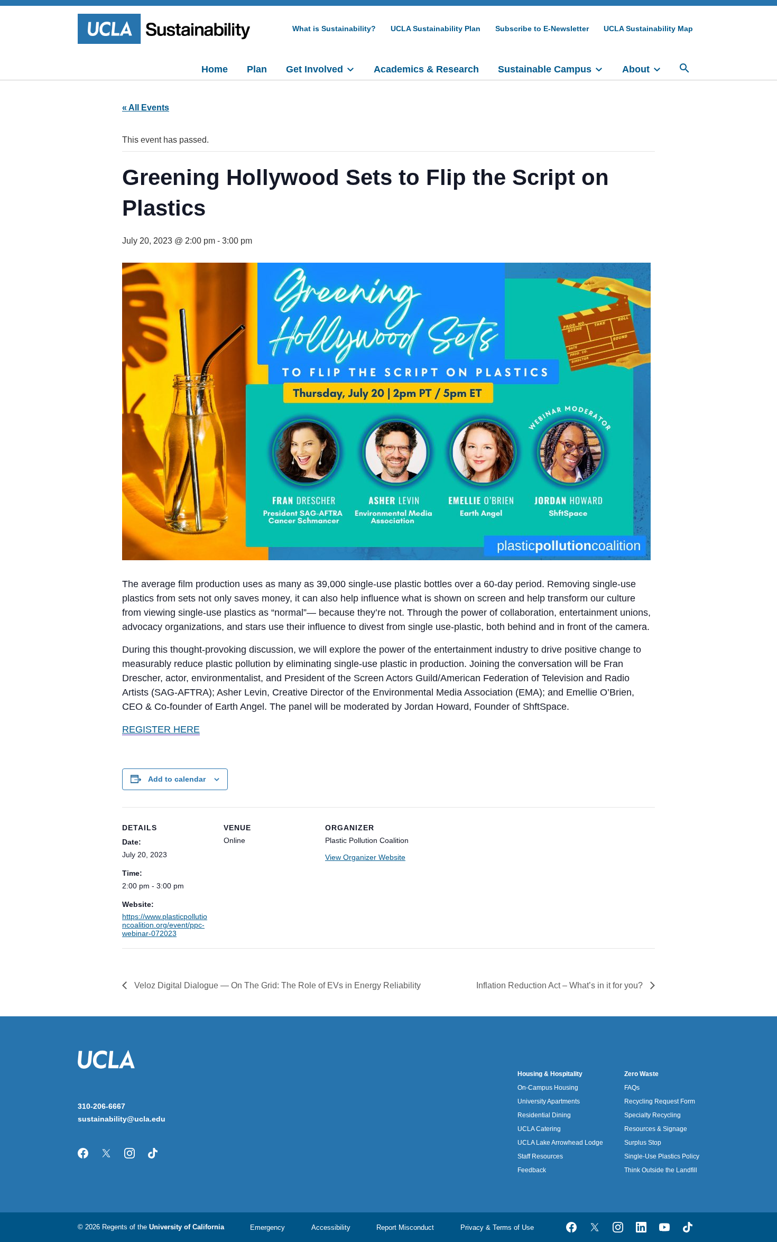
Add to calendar (177, 779)
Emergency (267, 1227)
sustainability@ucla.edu (121, 1119)
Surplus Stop (642, 1142)
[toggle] (355, 68)
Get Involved (314, 69)
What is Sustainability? (334, 28)
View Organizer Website (365, 857)
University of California (186, 1227)
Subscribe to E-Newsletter (542, 28)
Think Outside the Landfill (660, 1170)
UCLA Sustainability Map (648, 28)
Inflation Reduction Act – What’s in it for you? (560, 985)
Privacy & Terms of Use (497, 1227)
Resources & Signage (655, 1129)
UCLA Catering (539, 1129)
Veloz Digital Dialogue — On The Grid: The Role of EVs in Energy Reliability (276, 985)
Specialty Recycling (652, 1115)
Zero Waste (641, 1074)
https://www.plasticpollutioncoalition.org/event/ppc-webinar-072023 (164, 925)
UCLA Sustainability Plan (435, 28)
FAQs (632, 1087)
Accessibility (330, 1227)
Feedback (531, 1170)
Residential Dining (544, 1115)
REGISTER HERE (161, 729)
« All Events (145, 107)
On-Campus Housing (547, 1087)
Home (214, 69)
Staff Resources (540, 1156)
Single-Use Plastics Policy (661, 1156)
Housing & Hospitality (549, 1074)
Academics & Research (426, 69)
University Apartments (548, 1101)
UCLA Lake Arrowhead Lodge (560, 1142)
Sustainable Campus (544, 69)
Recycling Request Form (659, 1101)
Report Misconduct (405, 1227)
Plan (257, 69)
